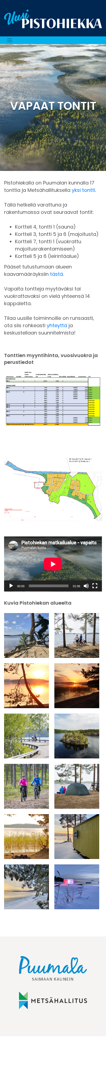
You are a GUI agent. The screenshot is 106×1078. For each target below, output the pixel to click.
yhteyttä (57, 325)
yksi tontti (83, 190)
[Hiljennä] (86, 586)
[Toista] (11, 586)
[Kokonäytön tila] (95, 586)
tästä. (57, 274)
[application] (53, 564)
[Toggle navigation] (9, 40)
